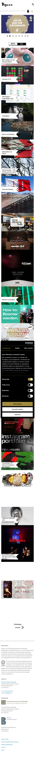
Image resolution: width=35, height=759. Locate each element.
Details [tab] (17, 348)
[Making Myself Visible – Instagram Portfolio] (17, 442)
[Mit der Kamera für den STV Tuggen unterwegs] (17, 497)
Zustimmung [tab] (6, 348)
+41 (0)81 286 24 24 (8, 691)
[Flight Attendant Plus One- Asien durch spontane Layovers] (17, 204)
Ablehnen (18, 414)
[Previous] (7, 36)
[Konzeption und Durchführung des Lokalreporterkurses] (17, 222)
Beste (13, 43)
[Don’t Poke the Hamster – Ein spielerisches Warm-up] (17, 479)
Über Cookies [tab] (28, 348)
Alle (21, 44)
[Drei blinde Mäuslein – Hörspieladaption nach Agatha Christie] (17, 277)
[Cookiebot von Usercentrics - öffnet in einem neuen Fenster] (25, 343)
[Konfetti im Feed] (17, 589)
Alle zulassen (17, 404)
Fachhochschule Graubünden (8, 682)
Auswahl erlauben (17, 409)
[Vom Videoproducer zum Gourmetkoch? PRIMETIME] (17, 26)
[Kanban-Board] (17, 332)
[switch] (30, 384)
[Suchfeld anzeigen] (33, 4)
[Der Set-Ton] (17, 314)
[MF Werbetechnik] (17, 424)
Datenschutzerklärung (7, 744)
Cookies (3, 747)
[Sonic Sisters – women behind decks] (17, 240)
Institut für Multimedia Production (10, 742)
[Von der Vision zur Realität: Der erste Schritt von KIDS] (17, 608)
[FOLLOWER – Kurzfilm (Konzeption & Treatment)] (17, 259)
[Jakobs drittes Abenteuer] (17, 24)
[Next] (27, 36)
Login (2, 750)
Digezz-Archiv (5, 739)
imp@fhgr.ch (8, 693)
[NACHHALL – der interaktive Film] (17, 534)
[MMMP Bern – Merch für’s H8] (17, 571)
